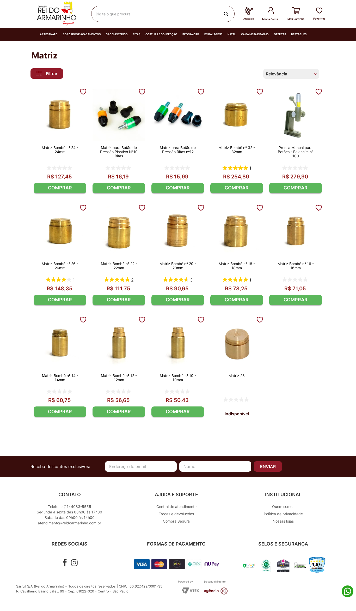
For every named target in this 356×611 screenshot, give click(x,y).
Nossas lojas (283, 521)
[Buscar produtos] (227, 14)
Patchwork (190, 34)
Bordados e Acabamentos (82, 34)
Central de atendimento (176, 506)
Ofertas (280, 34)
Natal (232, 34)
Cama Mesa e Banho (255, 34)
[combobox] (163, 14)
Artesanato (49, 34)
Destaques (298, 34)
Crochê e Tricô (117, 34)
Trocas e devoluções (176, 514)
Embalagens (213, 34)
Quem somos (283, 506)
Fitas (136, 34)
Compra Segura (176, 521)
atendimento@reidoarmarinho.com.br (69, 523)
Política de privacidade (283, 514)
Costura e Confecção (161, 34)
